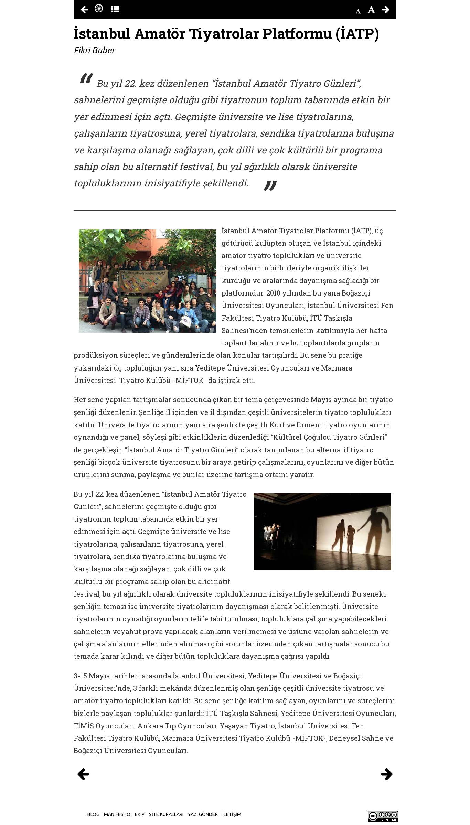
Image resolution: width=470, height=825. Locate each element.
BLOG (93, 814)
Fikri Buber (94, 50)
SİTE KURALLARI (166, 814)
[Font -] (358, 11)
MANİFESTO (117, 814)
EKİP (140, 814)
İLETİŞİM (231, 814)
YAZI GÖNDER (203, 814)
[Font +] (371, 9)
